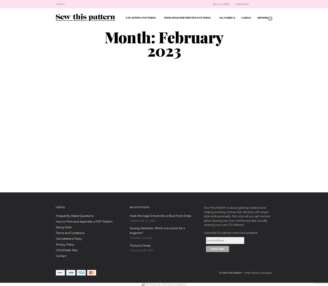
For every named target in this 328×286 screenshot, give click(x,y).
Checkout (242, 4)
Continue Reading (76, 176)
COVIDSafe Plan (67, 250)
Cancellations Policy (69, 238)
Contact (61, 256)
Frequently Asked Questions (74, 216)
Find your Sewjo (140, 245)
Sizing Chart (64, 227)
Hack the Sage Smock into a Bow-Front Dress (160, 216)
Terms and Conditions (70, 233)
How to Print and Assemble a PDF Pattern (84, 221)
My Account (221, 4)
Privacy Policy (65, 244)
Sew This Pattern (232, 272)
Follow (60, 4)
